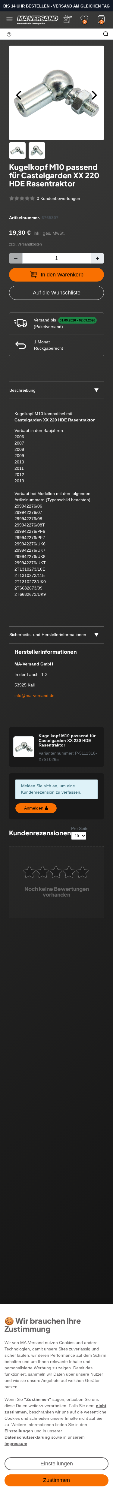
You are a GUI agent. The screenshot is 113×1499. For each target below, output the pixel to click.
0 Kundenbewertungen (58, 198)
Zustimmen (56, 1480)
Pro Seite (80, 828)
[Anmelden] (67, 19)
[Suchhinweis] (9, 34)
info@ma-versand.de (34, 695)
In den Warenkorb (62, 275)
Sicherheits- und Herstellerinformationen (47, 634)
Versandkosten (29, 244)
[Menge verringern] (15, 258)
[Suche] (106, 34)
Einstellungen (56, 1464)
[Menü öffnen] (9, 19)
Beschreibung (22, 390)
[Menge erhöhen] (97, 258)
